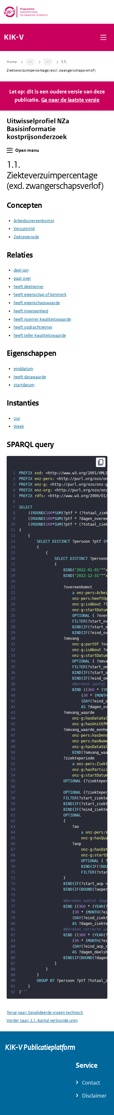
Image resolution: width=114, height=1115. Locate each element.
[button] (103, 37)
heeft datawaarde (30, 377)
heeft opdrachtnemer (33, 327)
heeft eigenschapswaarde (37, 302)
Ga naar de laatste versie (70, 100)
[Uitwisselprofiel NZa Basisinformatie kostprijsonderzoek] (30, 61)
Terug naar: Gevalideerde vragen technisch (45, 1012)
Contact (91, 1083)
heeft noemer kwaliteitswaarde (42, 319)
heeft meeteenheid (31, 311)
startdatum (24, 385)
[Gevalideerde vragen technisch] (47, 61)
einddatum (23, 368)
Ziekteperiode (26, 237)
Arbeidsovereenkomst (34, 220)
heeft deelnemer (29, 286)
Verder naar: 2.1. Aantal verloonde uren (42, 1020)
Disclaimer (94, 1096)
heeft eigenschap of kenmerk (40, 294)
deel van (21, 270)
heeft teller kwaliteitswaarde (40, 335)
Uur (17, 418)
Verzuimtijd (24, 228)
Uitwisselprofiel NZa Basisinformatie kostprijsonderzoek (38, 129)
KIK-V (14, 37)
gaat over (22, 278)
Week (19, 426)
